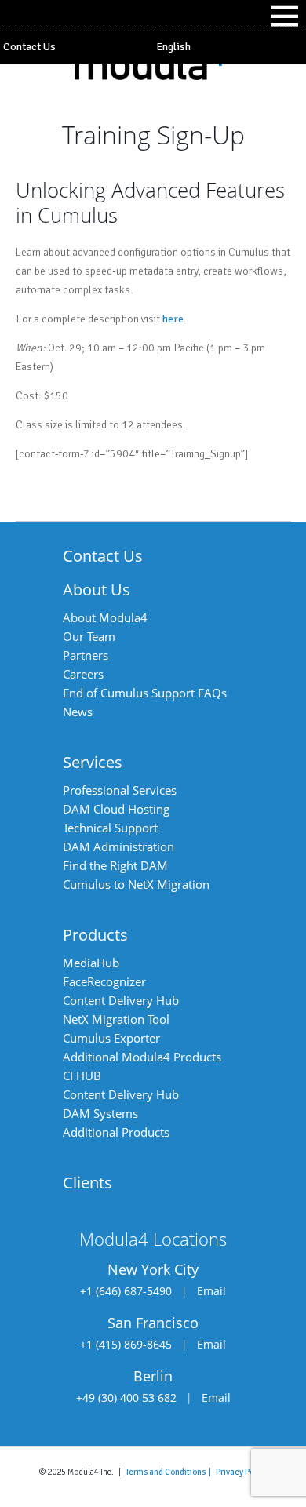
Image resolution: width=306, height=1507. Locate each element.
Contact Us (29, 46)
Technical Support (110, 827)
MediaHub (91, 962)
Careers (83, 674)
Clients (87, 1182)
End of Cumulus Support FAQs (145, 693)
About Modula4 (105, 617)
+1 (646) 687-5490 (126, 1290)
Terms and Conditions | (171, 1471)
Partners (85, 655)
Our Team (89, 636)
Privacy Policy (242, 1471)
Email (211, 1290)
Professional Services (120, 790)
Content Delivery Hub (121, 1000)
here (173, 319)
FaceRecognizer (104, 981)
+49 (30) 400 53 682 (126, 1397)
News (78, 711)
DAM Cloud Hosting (116, 809)
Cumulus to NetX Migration (136, 884)
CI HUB (82, 1075)
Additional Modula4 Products (142, 1057)
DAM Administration (118, 846)
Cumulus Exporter (111, 1038)
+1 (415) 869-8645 (126, 1344)
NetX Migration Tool (116, 1019)
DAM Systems (100, 1113)
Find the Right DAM (115, 865)
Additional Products (116, 1132)
